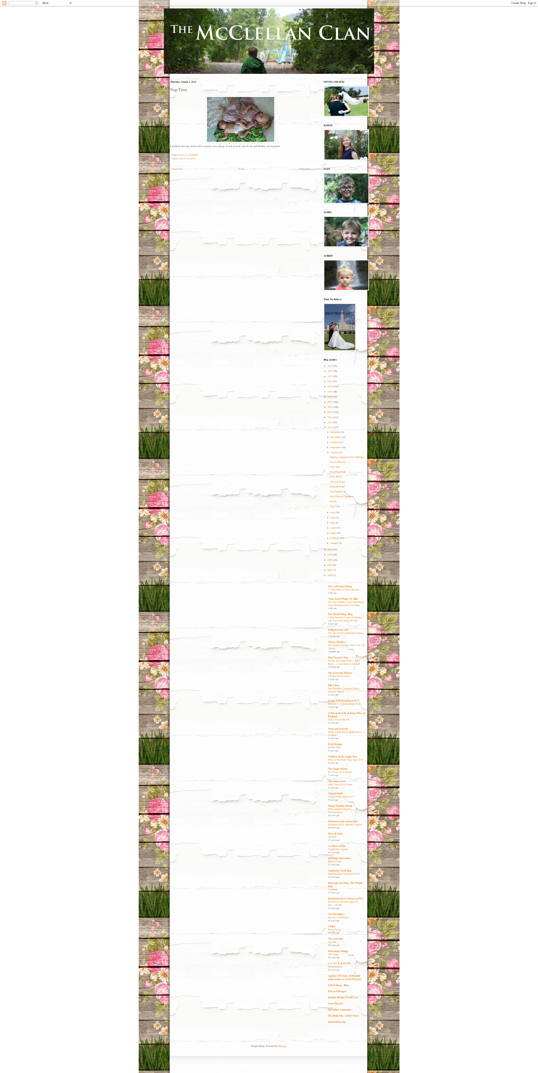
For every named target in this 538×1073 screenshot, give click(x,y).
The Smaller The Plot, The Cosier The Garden (346, 646)
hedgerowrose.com (338, 629)
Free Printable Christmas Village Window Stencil (343, 690)
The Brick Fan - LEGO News (343, 1015)
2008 (330, 564)
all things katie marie (339, 858)
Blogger (282, 1046)
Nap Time (335, 506)
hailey (193, 158)
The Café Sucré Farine (340, 586)
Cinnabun (333, 889)
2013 (330, 422)
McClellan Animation (339, 1009)
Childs (331, 926)
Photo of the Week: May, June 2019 (345, 759)
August (334, 452)
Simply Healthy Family (340, 806)
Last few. (332, 941)
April (333, 527)
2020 (330, 386)
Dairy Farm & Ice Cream (340, 784)
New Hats (335, 466)
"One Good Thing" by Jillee (343, 599)
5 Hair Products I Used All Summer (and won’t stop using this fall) (345, 619)
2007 (330, 570)
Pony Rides (336, 476)
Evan (187, 158)
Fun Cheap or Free (338, 657)
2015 (330, 412)
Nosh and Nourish (338, 729)
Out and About (337, 481)
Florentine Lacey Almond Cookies (345, 824)
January (334, 543)
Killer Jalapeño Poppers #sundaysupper (339, 810)
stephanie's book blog (339, 870)
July (332, 512)
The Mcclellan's (336, 914)
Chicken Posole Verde (338, 676)
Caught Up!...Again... (338, 849)
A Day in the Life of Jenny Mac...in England (346, 714)
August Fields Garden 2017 (341, 796)
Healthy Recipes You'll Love (343, 997)
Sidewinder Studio (338, 951)
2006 (330, 575)
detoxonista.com (336, 1022)
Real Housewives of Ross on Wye (345, 898)
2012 (330, 427)
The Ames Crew (336, 781)
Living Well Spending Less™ (343, 700)
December (335, 432)
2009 (330, 559)
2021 (330, 381)
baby (181, 158)
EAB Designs (335, 744)
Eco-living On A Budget (340, 771)
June (333, 517)
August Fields (335, 793)
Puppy (333, 501)
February (335, 538)
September (336, 447)
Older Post (304, 168)
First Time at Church (340, 496)
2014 (330, 417)
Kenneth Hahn (337, 486)
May (333, 522)
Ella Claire (333, 685)
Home (241, 168)
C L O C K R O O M (339, 963)
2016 (330, 407)
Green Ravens (335, 1003)
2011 (330, 549)
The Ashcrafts (335, 938)
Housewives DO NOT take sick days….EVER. (343, 903)
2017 (330, 401)
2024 (330, 365)
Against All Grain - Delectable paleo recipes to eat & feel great (344, 977)
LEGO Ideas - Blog (338, 985)
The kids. (332, 836)
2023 (330, 371)
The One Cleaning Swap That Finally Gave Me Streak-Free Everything (346, 603)
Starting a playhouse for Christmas (347, 457)
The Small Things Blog (340, 614)
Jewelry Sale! (334, 747)
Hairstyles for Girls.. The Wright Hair (345, 884)
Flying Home (334, 929)
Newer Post (177, 168)
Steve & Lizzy (335, 833)
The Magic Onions (338, 769)
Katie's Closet (334, 861)
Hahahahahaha (335, 966)
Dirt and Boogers (337, 991)
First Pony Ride (338, 471)
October (334, 442)
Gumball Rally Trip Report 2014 (344, 873)
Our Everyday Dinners (340, 673)
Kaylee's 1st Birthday (338, 917)
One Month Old (338, 491)
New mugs (333, 954)
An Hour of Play (336, 846)
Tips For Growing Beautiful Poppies (345, 632)
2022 (330, 376)
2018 (330, 396)
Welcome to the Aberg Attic (342, 821)
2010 (330, 554)
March (334, 533)
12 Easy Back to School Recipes (344, 589)
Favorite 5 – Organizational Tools (344, 703)
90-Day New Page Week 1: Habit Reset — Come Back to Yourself (344, 662)
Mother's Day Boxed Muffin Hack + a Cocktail (346, 733)
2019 (330, 391)
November (336, 437)
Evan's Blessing (338, 461)
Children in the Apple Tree (342, 756)
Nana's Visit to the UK (338, 719)
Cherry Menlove (336, 642)
